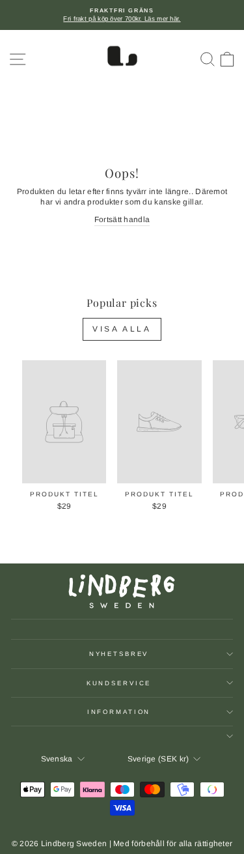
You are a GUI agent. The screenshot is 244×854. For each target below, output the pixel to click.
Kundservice (119, 683)
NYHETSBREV (119, 653)
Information (119, 711)
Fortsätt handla (122, 219)
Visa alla (121, 329)
